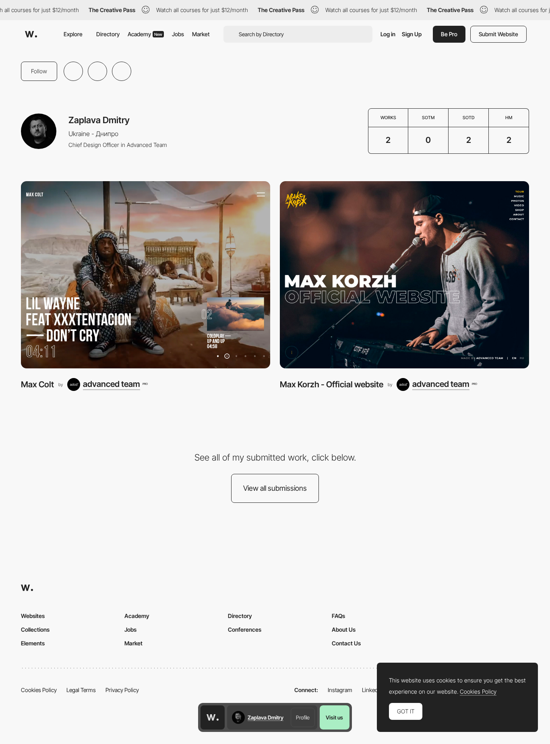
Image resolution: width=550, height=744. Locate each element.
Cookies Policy (39, 689)
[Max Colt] (145, 274)
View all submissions (275, 488)
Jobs (178, 34)
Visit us (334, 717)
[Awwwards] (31, 34)
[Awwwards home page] (213, 717)
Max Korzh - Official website (331, 384)
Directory (108, 34)
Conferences (244, 629)
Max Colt (37, 384)
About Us (344, 629)
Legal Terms (81, 689)
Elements (33, 643)
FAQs (338, 615)
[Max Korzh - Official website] (404, 274)
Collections (35, 629)
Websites (33, 615)
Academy (145, 34)
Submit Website (498, 34)
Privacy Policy (122, 689)
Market (201, 34)
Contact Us (346, 643)
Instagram (340, 689)
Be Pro (449, 34)
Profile (303, 717)
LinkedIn (372, 689)
